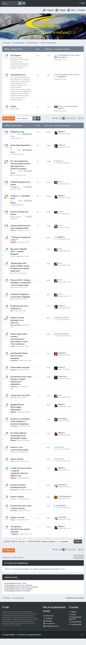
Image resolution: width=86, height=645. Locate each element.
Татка (60, 211)
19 (29, 150)
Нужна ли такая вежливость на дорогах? (17, 320)
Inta (13, 256)
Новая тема (9, 118)
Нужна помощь (17, 459)
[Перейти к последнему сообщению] (67, 57)
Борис (60, 108)
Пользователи (76, 621)
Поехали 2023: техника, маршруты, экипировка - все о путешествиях (20, 282)
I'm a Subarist (50, 623)
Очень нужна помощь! (20, 367)
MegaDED (14, 360)
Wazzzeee (14, 489)
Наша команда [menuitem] (10, 635)
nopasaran (14, 386)
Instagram (49, 621)
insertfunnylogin (64, 496)
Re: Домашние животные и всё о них (70, 74)
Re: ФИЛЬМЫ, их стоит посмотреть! (70, 55)
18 (27, 150)
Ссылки (81, 10)
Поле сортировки (34, 541)
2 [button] (66, 118)
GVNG (60, 182)
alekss (12, 152)
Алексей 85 (62, 418)
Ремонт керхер (17, 497)
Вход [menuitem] (83, 3)
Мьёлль (13, 370)
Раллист (13, 230)
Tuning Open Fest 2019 (20, 395)
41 (27, 134)
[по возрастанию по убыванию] (65, 541)
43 (31, 134)
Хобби (13, 106)
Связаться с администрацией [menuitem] (30, 635)
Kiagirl (14, 187)
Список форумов (18, 598)
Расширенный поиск (24, 3)
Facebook (49, 618)
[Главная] (43, 27)
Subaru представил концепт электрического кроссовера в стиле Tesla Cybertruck (19, 339)
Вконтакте (49, 615)
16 (23, 150)
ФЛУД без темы (17, 132)
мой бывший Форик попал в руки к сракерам (19, 355)
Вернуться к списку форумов (13, 557)
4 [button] (71, 118)
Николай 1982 (15, 325)
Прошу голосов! (17, 517)
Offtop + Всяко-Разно (13, 49)
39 (23, 134)
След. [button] (82, 118)
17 (25, 150)
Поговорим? (15, 55)
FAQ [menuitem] (73, 10)
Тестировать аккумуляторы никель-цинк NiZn (20, 529)
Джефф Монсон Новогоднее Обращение (17, 407)
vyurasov (13, 499)
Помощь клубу (76, 624)
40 (25, 134)
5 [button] (74, 118)
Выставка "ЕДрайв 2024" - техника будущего (18, 251)
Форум (73, 614)
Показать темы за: (10, 541)
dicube (12, 452)
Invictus (61, 145)
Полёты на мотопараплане (68, 106)
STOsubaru (62, 57)
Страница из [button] (60, 118)
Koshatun (13, 510)
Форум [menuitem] (63, 10)
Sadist (12, 346)
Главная (50, 10)
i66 (11, 311)
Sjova (60, 161)
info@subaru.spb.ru (52, 626)
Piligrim (60, 131)
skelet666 (61, 76)
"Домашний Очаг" (18, 75)
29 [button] (79, 118)
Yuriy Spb (13, 426)
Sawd (12, 136)
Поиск (20, 3)
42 (29, 134)
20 (31, 150)
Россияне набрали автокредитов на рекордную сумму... (19, 435)
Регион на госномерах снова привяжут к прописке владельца (20, 421)
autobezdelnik (62, 317)
